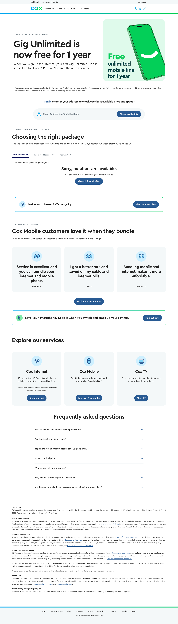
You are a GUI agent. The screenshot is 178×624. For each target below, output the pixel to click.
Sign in (47, 101)
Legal (124, 611)
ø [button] (49, 163)
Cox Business (46, 2)
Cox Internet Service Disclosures (80, 546)
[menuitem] (49, 9)
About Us (79, 611)
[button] (135, 8)
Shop (43, 611)
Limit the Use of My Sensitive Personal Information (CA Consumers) (89, 616)
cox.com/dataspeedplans (42, 584)
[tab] (20, 155)
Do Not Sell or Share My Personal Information (89, 619)
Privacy (134, 611)
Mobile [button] (59, 9)
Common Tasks (56, 611)
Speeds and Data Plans (73, 540)
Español (55, 2)
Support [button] (85, 9)
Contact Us (142, 2)
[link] (89, 181)
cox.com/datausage (64, 584)
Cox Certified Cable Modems (126, 537)
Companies (100, 611)
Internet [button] (47, 9)
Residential (35, 2)
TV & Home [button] (72, 9)
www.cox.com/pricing (110, 524)
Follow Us (113, 611)
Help (68, 611)
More (89, 611)
